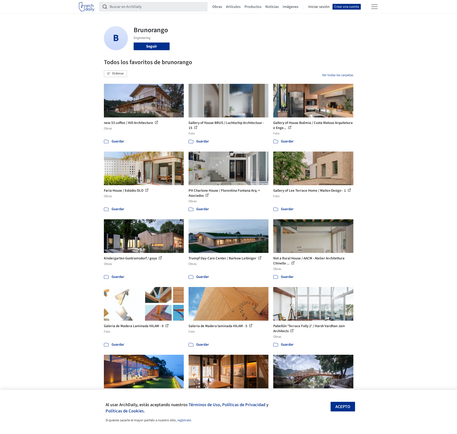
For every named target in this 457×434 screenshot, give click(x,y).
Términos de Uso (204, 405)
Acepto (342, 407)
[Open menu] (374, 7)
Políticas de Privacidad (243, 405)
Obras (217, 6)
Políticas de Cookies (125, 411)
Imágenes (290, 6)
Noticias (272, 6)
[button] (115, 73)
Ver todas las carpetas (337, 75)
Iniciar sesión (319, 6)
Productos (252, 6)
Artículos (233, 6)
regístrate (184, 420)
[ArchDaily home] (86, 7)
